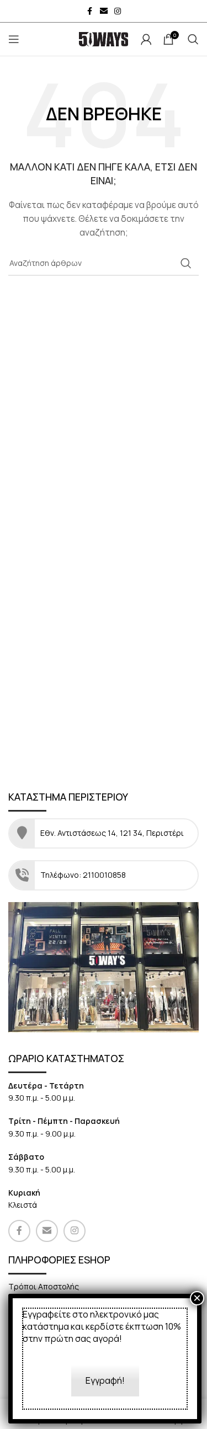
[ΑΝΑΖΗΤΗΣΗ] (186, 263)
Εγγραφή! (105, 1380)
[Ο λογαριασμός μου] (146, 39)
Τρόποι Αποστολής (43, 1286)
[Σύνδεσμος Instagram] (117, 11)
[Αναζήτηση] (193, 39)
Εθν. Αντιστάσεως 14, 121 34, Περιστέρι (112, 833)
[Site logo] (104, 38)
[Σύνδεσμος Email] (104, 11)
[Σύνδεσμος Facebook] (90, 11)
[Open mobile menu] (14, 39)
